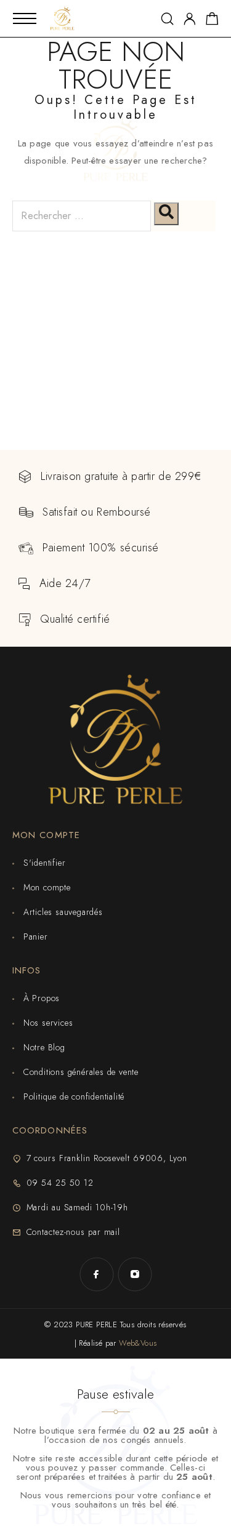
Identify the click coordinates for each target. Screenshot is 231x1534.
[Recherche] (167, 18)
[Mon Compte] (190, 18)
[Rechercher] (166, 213)
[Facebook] (97, 1274)
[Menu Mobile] (24, 18)
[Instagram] (135, 1274)
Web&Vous (137, 1343)
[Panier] (212, 21)
